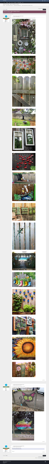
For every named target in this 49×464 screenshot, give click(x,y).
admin (6, 18)
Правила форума (19, 2)
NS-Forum (4, 0)
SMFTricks (6, 462)
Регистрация (15, 2)
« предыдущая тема (40, 8)
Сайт (22, 2)
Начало (4, 2)
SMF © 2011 (6, 461)
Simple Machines (9, 461)
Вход (12, 2)
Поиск (9, 2)
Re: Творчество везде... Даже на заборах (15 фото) (18, 384)
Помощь (7, 2)
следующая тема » (44, 8)
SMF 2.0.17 (4, 461)
